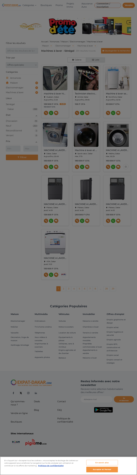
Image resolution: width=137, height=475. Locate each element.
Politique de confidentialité (51, 466)
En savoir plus (102, 463)
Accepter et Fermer (102, 469)
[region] (68, 466)
